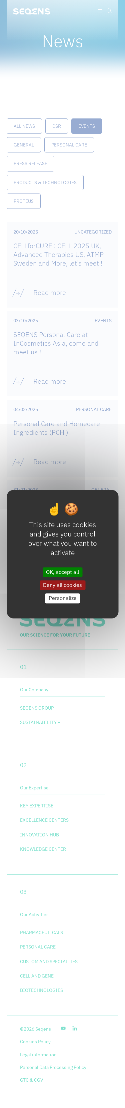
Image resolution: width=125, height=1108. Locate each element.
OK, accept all (62, 572)
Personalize (63, 598)
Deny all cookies (62, 585)
